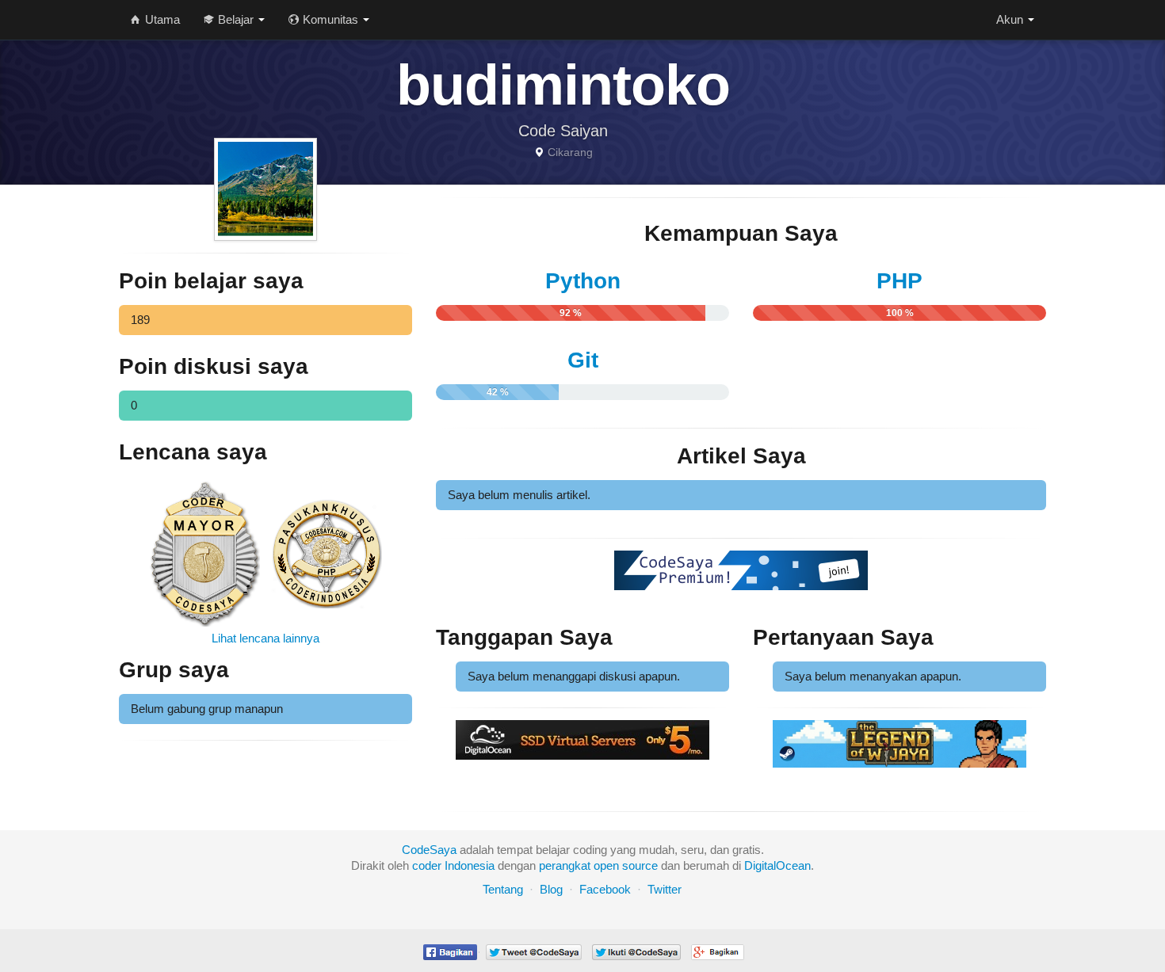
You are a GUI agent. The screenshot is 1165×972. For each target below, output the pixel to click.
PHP (899, 281)
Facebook (605, 889)
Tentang (503, 889)
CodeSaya (429, 849)
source (640, 865)
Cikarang (570, 152)
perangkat (564, 865)
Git (582, 360)
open (606, 865)
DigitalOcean (777, 865)
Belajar (236, 19)
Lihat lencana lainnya (265, 638)
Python (583, 281)
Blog (551, 889)
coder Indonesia (453, 865)
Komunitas (330, 19)
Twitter (664, 889)
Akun (1011, 19)
